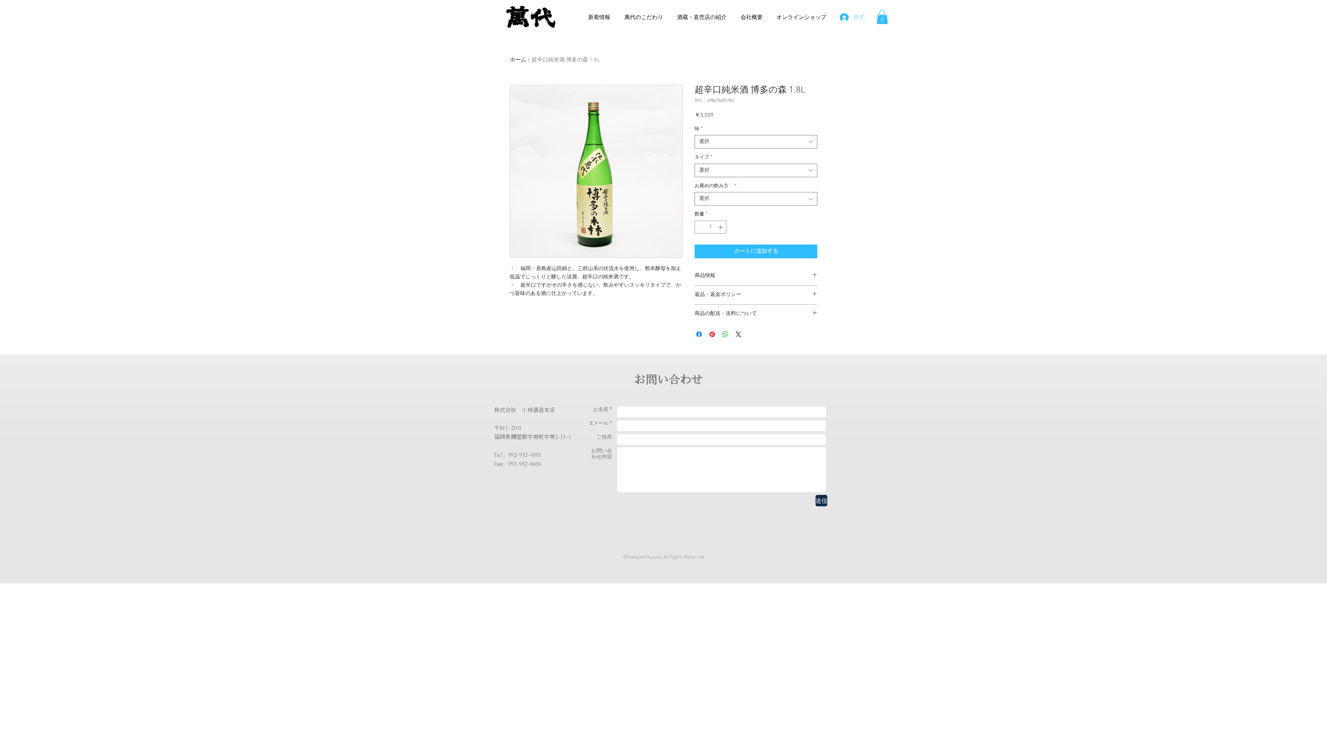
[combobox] (756, 142)
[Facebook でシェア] (699, 334)
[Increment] (721, 227)
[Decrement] (700, 227)
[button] (882, 17)
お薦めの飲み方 (715, 186)
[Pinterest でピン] (712, 334)
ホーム (518, 60)
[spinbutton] (710, 227)
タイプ (703, 157)
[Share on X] (738, 334)
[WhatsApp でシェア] (725, 334)
